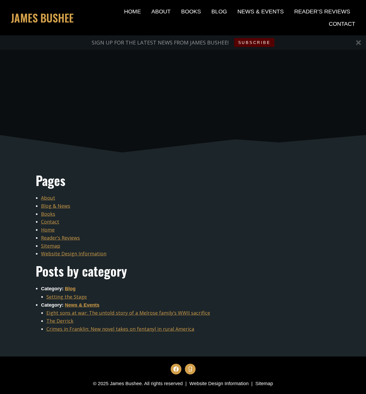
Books (191, 11)
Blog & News (55, 206)
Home (132, 11)
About (161, 11)
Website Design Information (73, 253)
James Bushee (42, 18)
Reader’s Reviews (322, 11)
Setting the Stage (66, 296)
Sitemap (50, 246)
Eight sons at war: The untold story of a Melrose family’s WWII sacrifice (128, 313)
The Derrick (59, 321)
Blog (219, 11)
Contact (342, 24)
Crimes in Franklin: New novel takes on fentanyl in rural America (120, 329)
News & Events (260, 11)
